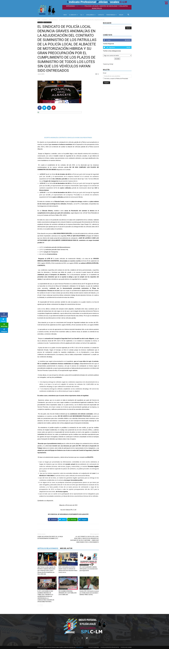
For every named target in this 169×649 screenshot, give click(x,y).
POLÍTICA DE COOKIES (126, 647)
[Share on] (1, 335)
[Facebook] (82, 638)
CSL (81, 15)
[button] (129, 15)
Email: (104, 73)
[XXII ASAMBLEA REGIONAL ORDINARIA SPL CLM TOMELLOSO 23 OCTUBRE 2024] (68, 583)
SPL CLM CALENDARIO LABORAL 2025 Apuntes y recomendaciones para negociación (89, 568)
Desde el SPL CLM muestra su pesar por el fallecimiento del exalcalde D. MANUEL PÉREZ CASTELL (89, 592)
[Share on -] (49, 108)
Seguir (128, 47)
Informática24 (79, 647)
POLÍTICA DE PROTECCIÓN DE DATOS (110, 647)
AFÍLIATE (121, 15)
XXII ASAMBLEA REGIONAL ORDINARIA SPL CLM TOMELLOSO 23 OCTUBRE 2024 (67, 592)
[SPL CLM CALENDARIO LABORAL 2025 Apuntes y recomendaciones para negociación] (89, 559)
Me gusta (127, 40)
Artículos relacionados (47, 548)
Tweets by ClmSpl (108, 64)
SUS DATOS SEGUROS (93, 647)
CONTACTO (101, 15)
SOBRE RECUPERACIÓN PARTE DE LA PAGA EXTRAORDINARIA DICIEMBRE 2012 (50, 537)
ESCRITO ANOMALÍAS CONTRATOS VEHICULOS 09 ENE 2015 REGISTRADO (68, 137)
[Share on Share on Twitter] (44, 108)
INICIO (65, 15)
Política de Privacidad (122, 78)
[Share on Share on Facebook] (39, 108)
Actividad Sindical (53, 20)
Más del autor (66, 548)
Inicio (38, 20)
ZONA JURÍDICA (90, 15)
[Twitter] (87, 638)
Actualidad (44, 20)
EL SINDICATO (72, 15)
